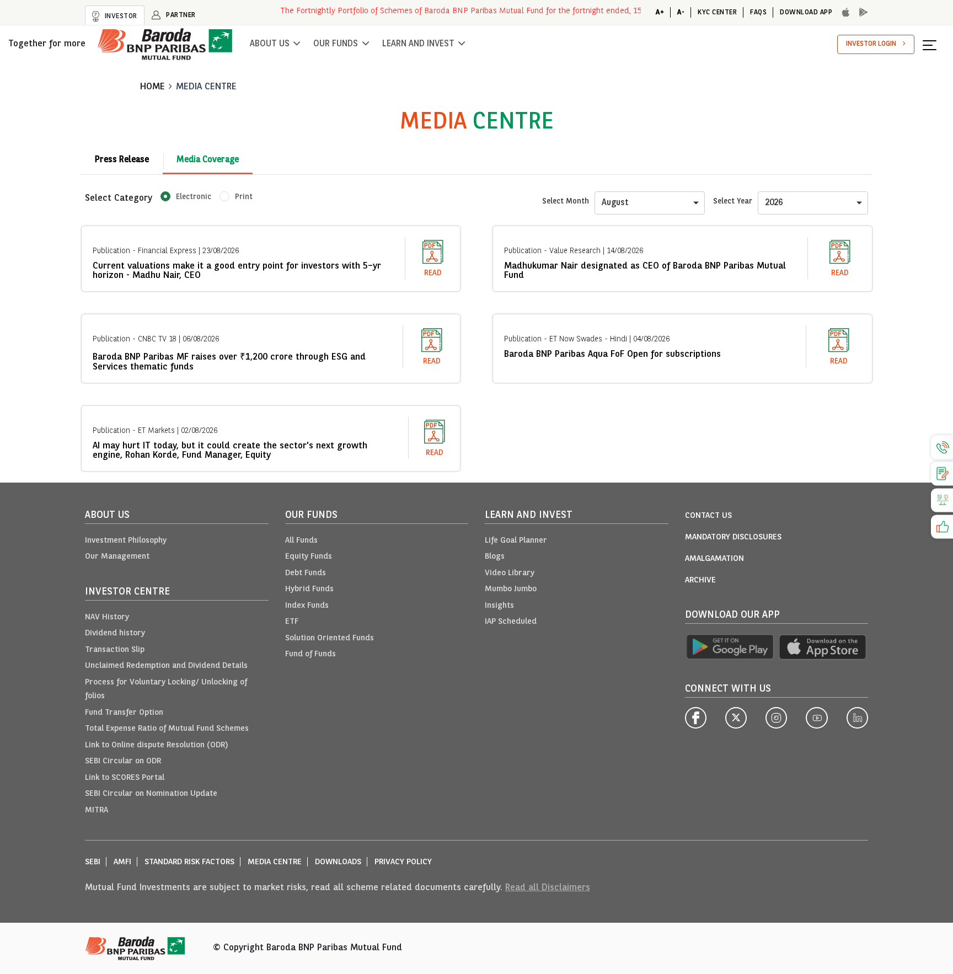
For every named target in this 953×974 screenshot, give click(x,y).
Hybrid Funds (309, 589)
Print (244, 197)
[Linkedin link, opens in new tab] (857, 718)
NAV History (107, 617)
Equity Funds (308, 557)
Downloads (338, 862)
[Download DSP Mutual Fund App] (860, 12)
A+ (660, 12)
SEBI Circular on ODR (123, 761)
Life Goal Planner (516, 541)
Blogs (495, 557)
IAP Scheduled (511, 622)
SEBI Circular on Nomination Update (151, 794)
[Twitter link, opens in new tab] (736, 718)
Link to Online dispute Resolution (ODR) (156, 745)
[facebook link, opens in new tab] (695, 718)
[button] (934, 44)
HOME (152, 87)
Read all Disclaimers (547, 887)
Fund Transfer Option (124, 713)
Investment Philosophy (126, 541)
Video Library (509, 573)
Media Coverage (207, 160)
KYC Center (717, 12)
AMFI (122, 862)
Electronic (193, 197)
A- (680, 12)
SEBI (92, 862)
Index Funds (307, 606)
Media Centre (206, 87)
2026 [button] (774, 203)
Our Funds (335, 44)
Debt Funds (305, 573)
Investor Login (871, 43)
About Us (270, 44)
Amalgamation (714, 559)
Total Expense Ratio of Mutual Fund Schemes (167, 729)
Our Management (117, 557)
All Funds (301, 541)
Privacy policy (403, 862)
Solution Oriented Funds (329, 638)
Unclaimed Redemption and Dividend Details (166, 666)
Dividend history (115, 633)
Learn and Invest (418, 44)
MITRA (96, 810)
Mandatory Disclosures (733, 537)
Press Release (122, 160)
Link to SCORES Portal (124, 778)
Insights (499, 606)
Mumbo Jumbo (511, 589)
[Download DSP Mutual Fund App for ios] (842, 12)
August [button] (615, 203)
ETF (291, 622)
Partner (180, 15)
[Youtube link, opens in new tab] (816, 718)
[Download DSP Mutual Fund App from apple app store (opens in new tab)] (823, 647)
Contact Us (708, 516)
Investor (120, 16)
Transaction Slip (114, 650)
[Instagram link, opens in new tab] (776, 718)
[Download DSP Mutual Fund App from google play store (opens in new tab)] (729, 647)
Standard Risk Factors (189, 862)
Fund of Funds (310, 654)
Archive (700, 580)
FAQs (758, 12)
